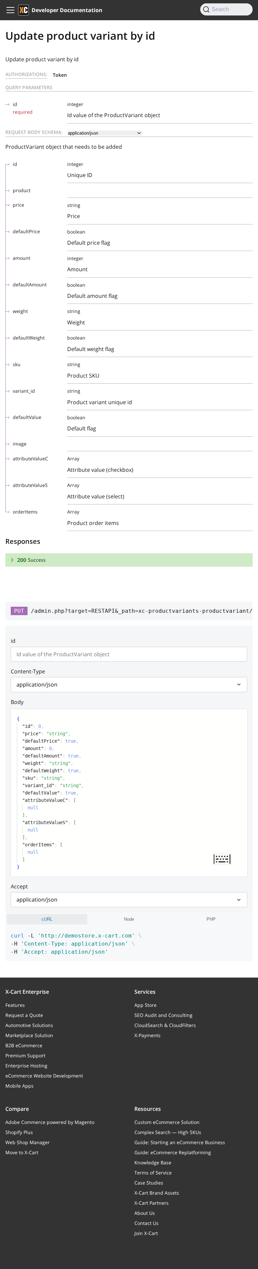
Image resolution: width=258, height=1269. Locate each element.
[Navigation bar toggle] (10, 10)
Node (129, 919)
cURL (47, 919)
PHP (211, 919)
